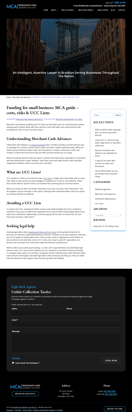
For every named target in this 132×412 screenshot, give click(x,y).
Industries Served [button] (85, 10)
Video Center (103, 10)
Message (16, 331)
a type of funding (37, 145)
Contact (122, 10)
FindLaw (60, 410)
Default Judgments (103, 189)
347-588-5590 (117, 2)
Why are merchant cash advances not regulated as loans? (106, 153)
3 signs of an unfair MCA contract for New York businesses (105, 163)
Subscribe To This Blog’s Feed (106, 226)
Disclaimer (16, 358)
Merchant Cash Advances (65, 119)
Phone (69, 308)
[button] (129, 399)
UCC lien (47, 178)
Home (45, 10)
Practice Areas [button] (67, 10)
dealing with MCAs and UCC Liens (42, 232)
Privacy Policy (27, 410)
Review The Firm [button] (114, 409)
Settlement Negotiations (105, 199)
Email (15, 320)
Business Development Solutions (44, 410)
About (53, 10)
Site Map (18, 410)
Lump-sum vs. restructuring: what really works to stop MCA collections (108, 143)
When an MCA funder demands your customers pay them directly (108, 132)
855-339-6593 (111, 394)
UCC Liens (78, 119)
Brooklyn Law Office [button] (25, 394)
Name (14, 308)
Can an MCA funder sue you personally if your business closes (106, 174)
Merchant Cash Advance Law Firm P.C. (29, 119)
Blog (113, 10)
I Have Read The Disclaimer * (27, 363)
